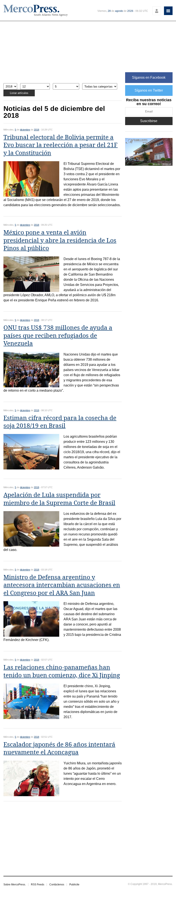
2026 (130, 10)
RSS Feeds (37, 884)
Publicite (74, 884)
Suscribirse (148, 121)
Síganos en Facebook (148, 77)
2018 (36, 129)
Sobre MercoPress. (14, 884)
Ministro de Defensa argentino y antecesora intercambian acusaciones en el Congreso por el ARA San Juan (61, 585)
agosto (119, 10)
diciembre (25, 129)
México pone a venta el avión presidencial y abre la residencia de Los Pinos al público (59, 240)
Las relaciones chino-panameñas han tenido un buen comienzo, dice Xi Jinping (61, 671)
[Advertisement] (62, 54)
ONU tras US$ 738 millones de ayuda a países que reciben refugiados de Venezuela (57, 335)
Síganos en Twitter (149, 90)
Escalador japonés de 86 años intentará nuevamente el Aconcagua (59, 748)
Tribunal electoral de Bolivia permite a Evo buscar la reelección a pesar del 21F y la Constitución (60, 145)
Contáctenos (56, 884)
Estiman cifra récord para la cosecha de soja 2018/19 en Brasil (59, 421)
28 (109, 10)
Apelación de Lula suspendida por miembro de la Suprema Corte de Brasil (59, 498)
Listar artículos (19, 93)
